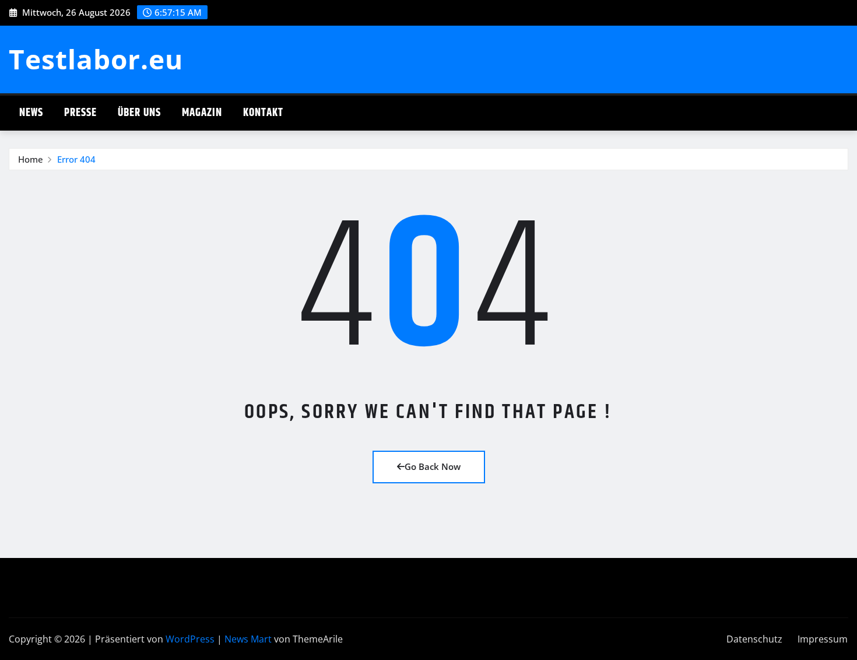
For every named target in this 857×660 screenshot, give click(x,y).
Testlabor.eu (96, 59)
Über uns (139, 112)
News (31, 112)
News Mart (248, 639)
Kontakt (263, 112)
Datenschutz (754, 639)
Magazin (202, 112)
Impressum (823, 639)
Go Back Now (433, 466)
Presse (80, 112)
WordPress (190, 639)
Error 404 (76, 159)
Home (30, 159)
